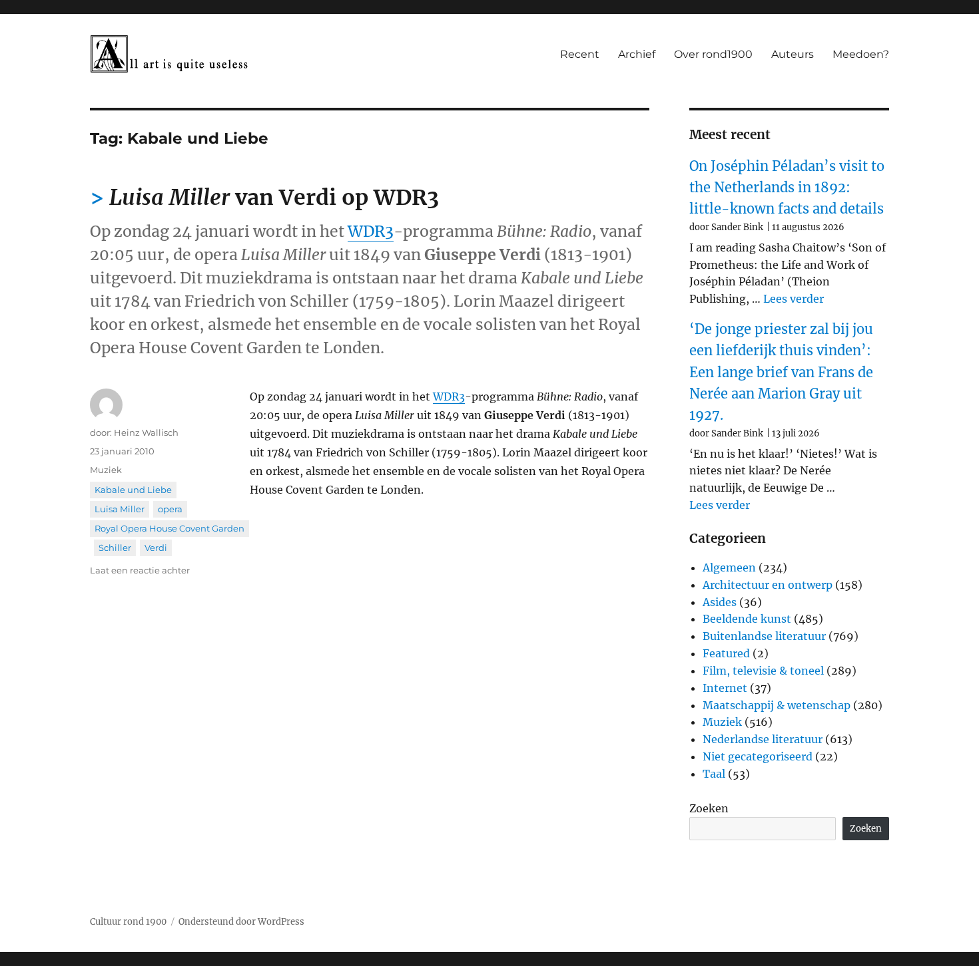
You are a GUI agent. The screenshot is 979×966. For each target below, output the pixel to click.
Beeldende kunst (747, 618)
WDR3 (371, 231)
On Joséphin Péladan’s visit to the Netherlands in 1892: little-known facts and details (786, 188)
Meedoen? (860, 54)
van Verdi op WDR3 (274, 197)
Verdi (156, 547)
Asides (720, 602)
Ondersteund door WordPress (241, 921)
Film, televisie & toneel (763, 670)
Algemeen (729, 567)
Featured (726, 653)
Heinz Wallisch (146, 432)
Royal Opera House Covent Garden (169, 528)
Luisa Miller (120, 509)
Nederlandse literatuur (762, 739)
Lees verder (793, 298)
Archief (636, 54)
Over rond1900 (713, 54)
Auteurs (792, 54)
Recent (579, 54)
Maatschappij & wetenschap (776, 705)
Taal (714, 773)
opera (170, 509)
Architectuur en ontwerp (767, 584)
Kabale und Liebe (133, 489)
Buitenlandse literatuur (764, 636)
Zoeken (709, 808)
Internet (725, 688)
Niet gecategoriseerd (758, 756)
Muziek (106, 469)
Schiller (115, 547)
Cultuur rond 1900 (128, 921)
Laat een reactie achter (140, 570)
